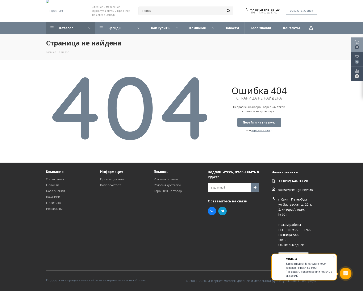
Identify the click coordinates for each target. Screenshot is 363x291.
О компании (55, 179)
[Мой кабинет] (311, 28)
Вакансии (53, 197)
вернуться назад (261, 130)
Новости (52, 185)
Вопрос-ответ (110, 185)
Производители (112, 179)
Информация (111, 171)
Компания (55, 171)
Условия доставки (167, 185)
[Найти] (228, 11)
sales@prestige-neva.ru (295, 189)
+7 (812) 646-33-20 (265, 9)
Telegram (222, 211)
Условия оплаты (166, 179)
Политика (53, 203)
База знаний (55, 191)
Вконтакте (212, 211)
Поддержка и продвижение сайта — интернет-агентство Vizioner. (96, 280)
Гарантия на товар (168, 191)
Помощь (161, 171)
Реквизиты (54, 208)
